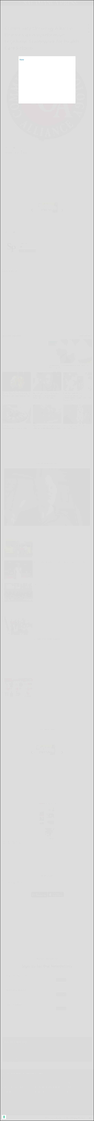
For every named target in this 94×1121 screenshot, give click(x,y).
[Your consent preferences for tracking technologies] (4, 1117)
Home (22, 59)
